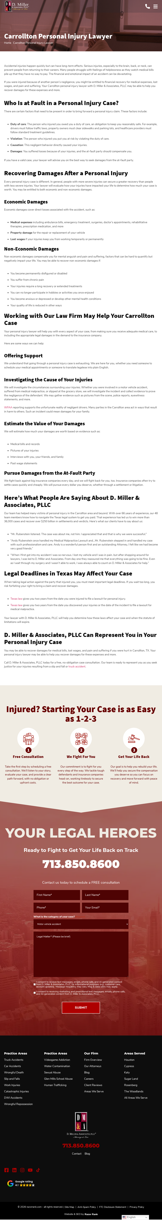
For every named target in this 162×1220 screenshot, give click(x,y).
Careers (88, 1079)
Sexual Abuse (52, 1072)
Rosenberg (130, 1085)
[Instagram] (22, 1170)
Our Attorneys (92, 1066)
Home (7, 43)
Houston (129, 1060)
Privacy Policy (137, 1207)
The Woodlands (133, 1091)
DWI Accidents (13, 1097)
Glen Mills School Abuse (58, 1079)
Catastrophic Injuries (16, 1091)
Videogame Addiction (57, 1060)
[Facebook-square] (6, 1170)
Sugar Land (131, 1079)
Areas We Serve (94, 1091)
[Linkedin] (14, 1170)
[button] (21, 1183)
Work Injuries (12, 1085)
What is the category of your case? (59, 916)
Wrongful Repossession (18, 1104)
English (131, 1217)
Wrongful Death (14, 1072)
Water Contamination (57, 1066)
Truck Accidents (13, 1060)
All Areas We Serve (135, 1097)
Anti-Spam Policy (87, 1207)
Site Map (69, 1207)
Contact (76, 1153)
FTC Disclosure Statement (112, 1207)
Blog (87, 1153)
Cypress (129, 1066)
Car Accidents (12, 1066)
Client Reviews (93, 1085)
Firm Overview (93, 1060)
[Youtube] (30, 1170)
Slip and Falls (12, 1079)
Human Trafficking (55, 1085)
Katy (127, 1072)
